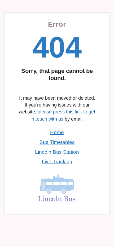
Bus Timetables (57, 142)
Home (57, 132)
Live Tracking (57, 161)
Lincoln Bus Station (57, 152)
